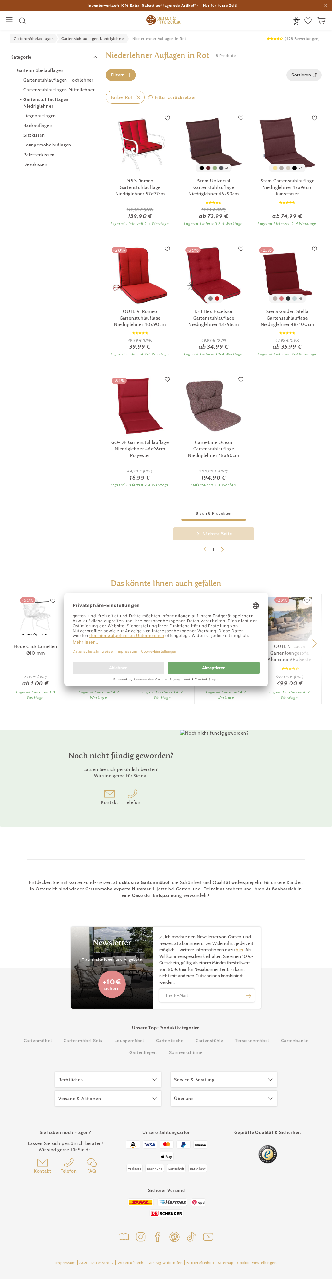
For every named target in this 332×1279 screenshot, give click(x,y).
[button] (314, 643)
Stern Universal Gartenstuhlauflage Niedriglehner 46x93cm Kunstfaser (213, 187)
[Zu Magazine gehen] (124, 1238)
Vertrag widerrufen (165, 1262)
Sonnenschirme (185, 1052)
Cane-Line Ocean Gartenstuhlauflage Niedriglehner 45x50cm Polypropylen (213, 449)
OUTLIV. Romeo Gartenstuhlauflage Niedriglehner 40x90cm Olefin (140, 318)
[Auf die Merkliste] (167, 117)
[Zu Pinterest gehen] (174, 1238)
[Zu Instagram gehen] (141, 1238)
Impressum (65, 1262)
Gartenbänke (295, 1040)
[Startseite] (163, 21)
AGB (83, 1262)
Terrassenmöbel (252, 1040)
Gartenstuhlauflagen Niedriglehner (46, 103)
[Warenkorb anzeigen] (322, 20)
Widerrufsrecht (131, 1262)
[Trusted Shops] (267, 1154)
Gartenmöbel (38, 1040)
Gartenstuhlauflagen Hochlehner (58, 80)
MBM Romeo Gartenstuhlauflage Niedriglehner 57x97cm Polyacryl (140, 187)
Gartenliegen (143, 1052)
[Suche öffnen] (22, 21)
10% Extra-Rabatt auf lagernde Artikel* (158, 5)
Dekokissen (35, 164)
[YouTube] (208, 1238)
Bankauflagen (38, 125)
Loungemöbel (129, 1040)
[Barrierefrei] (297, 21)
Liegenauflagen (39, 116)
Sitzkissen (34, 135)
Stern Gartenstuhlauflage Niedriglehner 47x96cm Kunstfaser (287, 187)
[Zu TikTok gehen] (191, 1238)
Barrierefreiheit (200, 1262)
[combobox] (304, 75)
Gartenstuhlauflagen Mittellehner (59, 90)
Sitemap (225, 1262)
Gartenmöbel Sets (83, 1040)
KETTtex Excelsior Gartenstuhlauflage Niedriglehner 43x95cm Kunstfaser (213, 318)
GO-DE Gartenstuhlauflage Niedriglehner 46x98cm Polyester (140, 448)
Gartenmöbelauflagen (40, 70)
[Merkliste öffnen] (308, 20)
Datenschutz (102, 1262)
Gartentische (170, 1040)
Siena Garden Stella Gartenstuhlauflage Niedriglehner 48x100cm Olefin (287, 318)
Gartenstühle (209, 1040)
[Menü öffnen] (10, 20)
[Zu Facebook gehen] (157, 1238)
